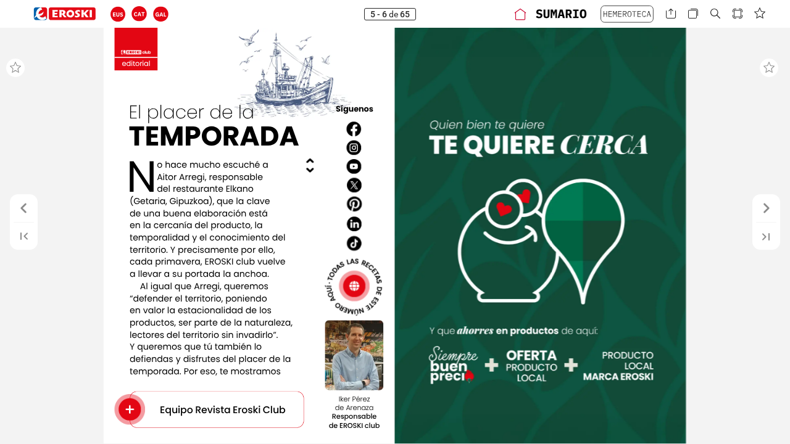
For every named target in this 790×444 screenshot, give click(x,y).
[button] (118, 14)
